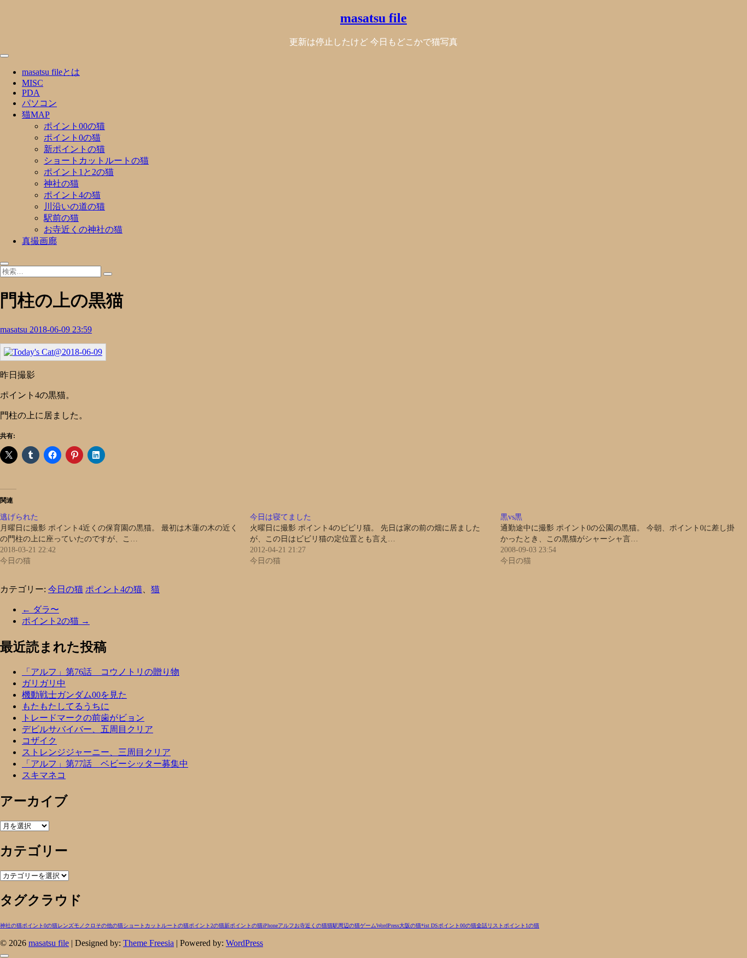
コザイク (39, 740)
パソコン (39, 103)
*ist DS (429, 925)
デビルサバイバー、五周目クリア (87, 729)
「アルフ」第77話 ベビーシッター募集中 (105, 763)
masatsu (15, 329)
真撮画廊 (39, 241)
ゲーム (368, 925)
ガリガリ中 (44, 683)
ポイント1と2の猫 (79, 172)
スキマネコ (44, 775)
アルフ (286, 925)
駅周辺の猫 (346, 925)
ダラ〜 (40, 609)
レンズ (65, 925)
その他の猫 (109, 925)
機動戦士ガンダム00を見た (74, 694)
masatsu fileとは (51, 72)
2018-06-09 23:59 (61, 329)
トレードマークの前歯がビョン (83, 717)
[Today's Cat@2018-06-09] (53, 352)
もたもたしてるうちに (65, 706)
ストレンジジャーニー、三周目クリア (96, 752)
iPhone (270, 925)
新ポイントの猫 (74, 149)
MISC (32, 82)
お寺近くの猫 (310, 925)
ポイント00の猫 (74, 126)
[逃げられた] (125, 539)
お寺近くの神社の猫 (83, 229)
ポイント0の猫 (72, 137)
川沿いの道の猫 (74, 206)
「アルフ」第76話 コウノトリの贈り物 (100, 671)
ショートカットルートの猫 (96, 160)
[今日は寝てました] (375, 539)
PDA (31, 92)
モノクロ (85, 925)
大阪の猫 (410, 925)
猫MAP (36, 114)
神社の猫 (61, 183)
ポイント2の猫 (56, 621)
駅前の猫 (61, 218)
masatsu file (373, 18)
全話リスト (490, 925)
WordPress (387, 925)
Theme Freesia (148, 943)
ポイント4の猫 (72, 195)
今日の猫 (65, 589)
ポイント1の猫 (521, 925)
